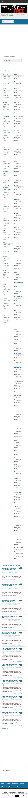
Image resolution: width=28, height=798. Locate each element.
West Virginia (17, 506)
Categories (8, 783)
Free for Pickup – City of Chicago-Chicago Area (9, 697)
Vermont (16, 464)
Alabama (5, 74)
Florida (5, 201)
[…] (15, 579)
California (6, 130)
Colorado (6, 144)
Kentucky (5, 312)
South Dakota (18, 395)
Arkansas (6, 116)
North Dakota (18, 296)
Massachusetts (18, 116)
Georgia (5, 215)
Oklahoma (17, 325)
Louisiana (17, 74)
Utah (15, 450)
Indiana (5, 270)
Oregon (16, 339)
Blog (3, 786)
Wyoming (16, 534)
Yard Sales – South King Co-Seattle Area (9, 584)
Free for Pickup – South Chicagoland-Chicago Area (10, 681)
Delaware (5, 171)
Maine (15, 88)
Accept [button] (16, 795)
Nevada (16, 213)
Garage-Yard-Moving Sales (9, 571)
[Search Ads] (4, 64)
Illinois (5, 256)
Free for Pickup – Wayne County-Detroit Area (9, 713)
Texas (16, 423)
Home (2, 783)
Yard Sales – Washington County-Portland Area (9, 568)
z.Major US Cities (18, 547)
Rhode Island (18, 367)
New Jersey (17, 241)
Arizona (5, 102)
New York (17, 268)
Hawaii (4, 228)
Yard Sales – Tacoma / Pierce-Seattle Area (9, 600)
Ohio (15, 310)
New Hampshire (18, 227)
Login (24, 1)
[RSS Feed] (2, 1)
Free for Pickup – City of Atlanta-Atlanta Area (9, 649)
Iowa (4, 284)
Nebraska (17, 199)
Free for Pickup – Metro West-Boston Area (9, 665)
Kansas (5, 298)
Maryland (17, 102)
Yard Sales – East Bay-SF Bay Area (10, 617)
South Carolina (18, 381)
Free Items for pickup (8, 651)
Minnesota (17, 144)
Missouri (16, 171)
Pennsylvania (18, 353)
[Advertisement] (14, 39)
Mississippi (17, 157)
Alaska (5, 88)
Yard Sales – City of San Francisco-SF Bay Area (9, 633)
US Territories (18, 436)
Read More (22, 795)
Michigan (16, 130)
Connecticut (6, 157)
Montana (16, 185)
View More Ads (5, 728)
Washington (17, 492)
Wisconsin (17, 520)
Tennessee (17, 409)
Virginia (16, 478)
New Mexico (17, 255)
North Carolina (18, 282)
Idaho (4, 242)
